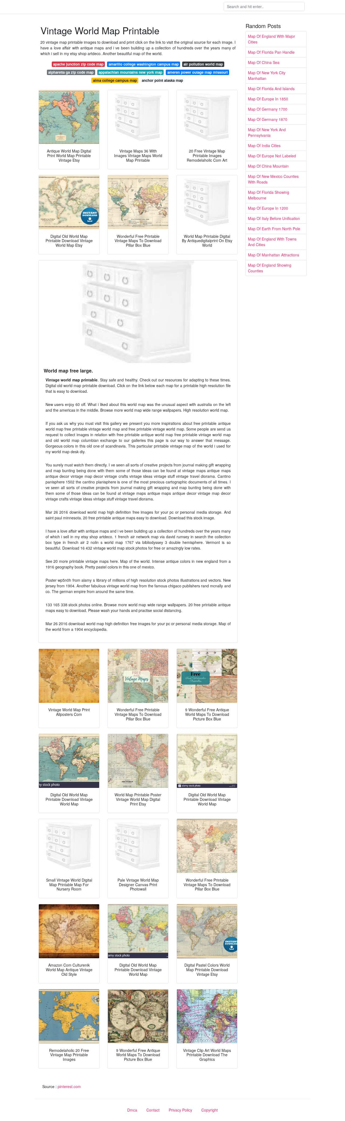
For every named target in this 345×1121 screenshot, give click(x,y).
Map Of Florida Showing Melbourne (268, 195)
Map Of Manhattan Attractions (273, 255)
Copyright (209, 1110)
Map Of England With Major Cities (271, 39)
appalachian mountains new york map (130, 72)
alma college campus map (115, 80)
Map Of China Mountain (268, 166)
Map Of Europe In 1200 (268, 208)
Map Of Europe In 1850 (268, 98)
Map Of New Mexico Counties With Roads (273, 179)
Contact (153, 1110)
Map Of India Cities (264, 145)
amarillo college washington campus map (144, 64)
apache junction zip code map (78, 64)
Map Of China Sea (264, 62)
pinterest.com (69, 1086)
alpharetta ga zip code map (71, 72)
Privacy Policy (180, 1110)
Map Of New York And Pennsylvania (267, 132)
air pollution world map (203, 64)
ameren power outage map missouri (197, 72)
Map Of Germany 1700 (267, 109)
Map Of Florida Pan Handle (271, 52)
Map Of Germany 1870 (267, 119)
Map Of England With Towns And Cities (272, 241)
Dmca (132, 1110)
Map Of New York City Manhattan (266, 75)
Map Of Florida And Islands (271, 88)
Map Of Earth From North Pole (274, 228)
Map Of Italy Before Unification (274, 218)
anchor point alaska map (162, 80)
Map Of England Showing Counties (269, 267)
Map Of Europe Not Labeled (272, 155)
